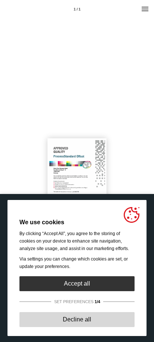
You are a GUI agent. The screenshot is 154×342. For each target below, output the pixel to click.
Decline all (77, 319)
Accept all (77, 283)
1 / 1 (77, 9)
